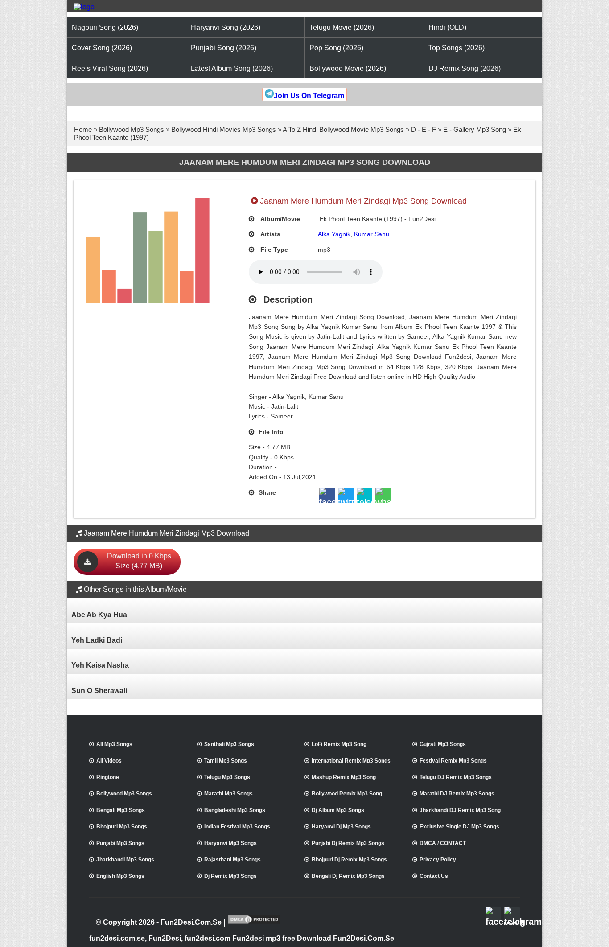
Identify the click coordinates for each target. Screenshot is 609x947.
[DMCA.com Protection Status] (254, 923)
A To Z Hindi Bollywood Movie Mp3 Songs (343, 129)
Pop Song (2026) (336, 48)
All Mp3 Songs (114, 744)
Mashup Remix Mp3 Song (344, 777)
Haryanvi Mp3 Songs (230, 843)
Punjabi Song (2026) (223, 48)
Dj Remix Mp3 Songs (230, 876)
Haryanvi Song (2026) (225, 27)
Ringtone (107, 777)
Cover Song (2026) (102, 48)
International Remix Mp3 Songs (351, 761)
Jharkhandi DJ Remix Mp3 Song (460, 810)
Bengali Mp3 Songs (120, 810)
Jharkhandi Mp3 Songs (125, 860)
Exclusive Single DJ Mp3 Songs (459, 827)
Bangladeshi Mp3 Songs (234, 810)
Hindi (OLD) (447, 27)
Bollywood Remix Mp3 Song (347, 794)
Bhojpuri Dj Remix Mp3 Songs (349, 860)
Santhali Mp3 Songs (229, 744)
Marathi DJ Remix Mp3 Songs (457, 794)
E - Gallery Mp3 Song (474, 129)
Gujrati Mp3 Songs (443, 744)
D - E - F (423, 129)
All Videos (109, 761)
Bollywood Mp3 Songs (131, 129)
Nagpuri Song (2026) (105, 27)
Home (83, 129)
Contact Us (434, 876)
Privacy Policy (438, 860)
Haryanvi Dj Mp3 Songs (341, 827)
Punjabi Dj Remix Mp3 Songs (348, 843)
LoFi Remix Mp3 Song (339, 744)
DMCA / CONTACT (443, 843)
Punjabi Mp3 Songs (120, 843)
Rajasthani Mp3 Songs (232, 860)
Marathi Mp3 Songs (228, 794)
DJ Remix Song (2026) (464, 68)
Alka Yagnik (334, 234)
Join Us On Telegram (309, 95)
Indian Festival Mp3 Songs (237, 827)
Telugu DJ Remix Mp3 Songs (456, 777)
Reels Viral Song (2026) (110, 68)
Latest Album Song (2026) (232, 68)
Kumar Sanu (371, 234)
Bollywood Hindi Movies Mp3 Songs (223, 129)
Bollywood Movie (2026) (347, 68)
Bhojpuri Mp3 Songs (121, 827)
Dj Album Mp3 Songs (338, 810)
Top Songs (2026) (456, 48)
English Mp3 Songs (120, 876)
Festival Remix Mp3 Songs (453, 761)
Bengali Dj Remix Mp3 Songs (348, 876)
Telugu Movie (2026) (341, 27)
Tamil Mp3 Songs (225, 761)
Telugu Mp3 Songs (227, 777)
